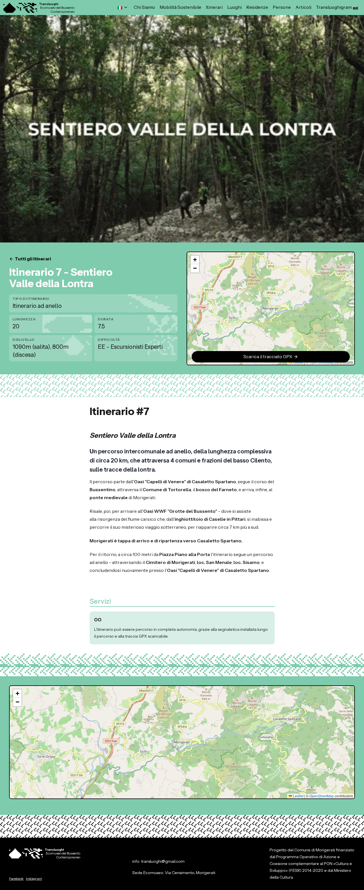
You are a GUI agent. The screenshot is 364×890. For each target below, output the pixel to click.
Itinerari (214, 7)
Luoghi (234, 7)
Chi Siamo (144, 7)
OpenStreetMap (321, 795)
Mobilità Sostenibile (180, 7)
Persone (282, 7)
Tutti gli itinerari (33, 259)
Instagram (34, 878)
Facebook (16, 878)
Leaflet (297, 795)
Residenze (257, 7)
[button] (195, 260)
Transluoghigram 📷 (337, 7)
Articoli (303, 7)
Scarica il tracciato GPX (267, 356)
